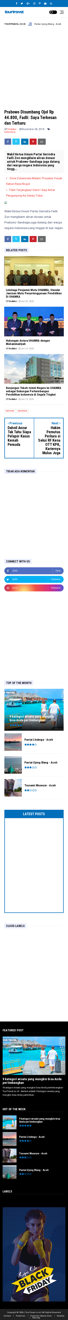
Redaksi (60, 1316)
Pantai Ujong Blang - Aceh (34, 24)
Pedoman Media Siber (41, 1316)
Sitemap (36, 1318)
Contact (7, 1316)
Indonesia (9, 132)
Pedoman (20, 1316)
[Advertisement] (34, 65)
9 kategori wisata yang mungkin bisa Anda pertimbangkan (32, 1081)
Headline (60, 24)
